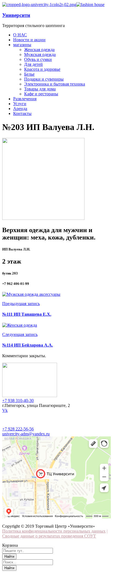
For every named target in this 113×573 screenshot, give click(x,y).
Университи (16, 15)
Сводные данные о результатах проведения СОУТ (49, 536)
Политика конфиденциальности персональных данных (54, 531)
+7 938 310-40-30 (18, 400)
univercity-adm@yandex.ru (26, 434)
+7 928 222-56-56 (18, 429)
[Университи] (39, 4)
